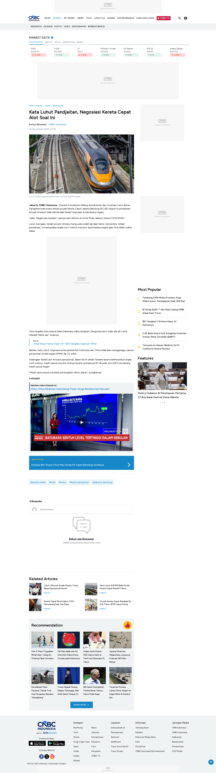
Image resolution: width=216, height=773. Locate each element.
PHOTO (58, 26)
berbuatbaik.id (118, 727)
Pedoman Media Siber (145, 737)
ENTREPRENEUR (125, 18)
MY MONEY (69, 18)
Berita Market (58, 106)
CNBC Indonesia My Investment (150, 751)
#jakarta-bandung (102, 482)
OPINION (47, 26)
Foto (93, 746)
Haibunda (176, 737)
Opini (75, 746)
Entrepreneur (97, 737)
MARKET (57, 18)
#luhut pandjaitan (79, 482)
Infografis (96, 751)
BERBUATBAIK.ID (96, 26)
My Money (78, 727)
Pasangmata (117, 732)
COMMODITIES (68, 42)
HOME (47, 18)
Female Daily (178, 746)
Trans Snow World (119, 746)
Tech (75, 732)
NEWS (80, 18)
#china (62, 482)
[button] (182, 378)
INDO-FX (48, 42)
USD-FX (57, 42)
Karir (137, 742)
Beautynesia (177, 742)
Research (95, 742)
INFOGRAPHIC (79, 26)
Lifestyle (95, 732)
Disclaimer (140, 746)
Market (47, 106)
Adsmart (115, 737)
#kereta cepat (38, 482)
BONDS (80, 42)
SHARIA (111, 18)
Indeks (76, 756)
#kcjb (52, 482)
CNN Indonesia (179, 727)
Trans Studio (117, 751)
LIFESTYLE (99, 18)
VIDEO (67, 26)
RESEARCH (36, 26)
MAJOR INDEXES (36, 42)
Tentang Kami (142, 727)
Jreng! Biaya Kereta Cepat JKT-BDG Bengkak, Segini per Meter (65, 343)
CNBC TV (164, 18)
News (94, 727)
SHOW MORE (79, 705)
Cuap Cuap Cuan (81, 742)
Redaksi (139, 732)
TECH (89, 18)
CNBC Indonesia (35, 106)
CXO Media (177, 751)
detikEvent (116, 742)
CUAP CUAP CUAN (145, 18)
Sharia (76, 737)
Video (76, 751)
